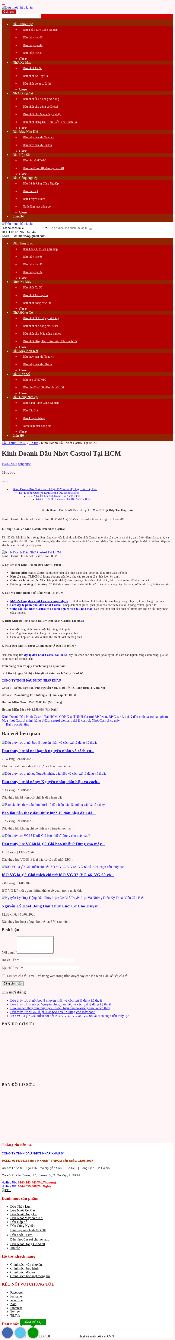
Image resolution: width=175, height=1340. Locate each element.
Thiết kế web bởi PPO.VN (96, 1336)
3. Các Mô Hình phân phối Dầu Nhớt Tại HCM (67, 499)
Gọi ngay (9, 11)
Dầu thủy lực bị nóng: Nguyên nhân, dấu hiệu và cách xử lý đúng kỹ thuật (60, 1004)
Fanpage (16, 1296)
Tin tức (33, 443)
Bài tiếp (26, 724)
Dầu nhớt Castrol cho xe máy (29, 1239)
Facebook (16, 1292)
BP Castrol (116, 716)
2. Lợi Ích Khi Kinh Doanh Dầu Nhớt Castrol (57, 496)
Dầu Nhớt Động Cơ (23, 1214)
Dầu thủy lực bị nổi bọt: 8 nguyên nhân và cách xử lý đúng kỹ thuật (56, 1000)
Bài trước (10, 724)
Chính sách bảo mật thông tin (30, 1276)
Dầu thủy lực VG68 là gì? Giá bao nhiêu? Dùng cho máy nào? (52, 1012)
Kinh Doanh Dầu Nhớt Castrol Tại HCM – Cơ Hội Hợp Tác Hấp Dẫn (55, 489)
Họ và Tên (10, 960)
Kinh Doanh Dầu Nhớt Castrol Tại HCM (29, 716)
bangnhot (24, 464)
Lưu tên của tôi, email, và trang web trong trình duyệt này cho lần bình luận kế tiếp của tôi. (68, 976)
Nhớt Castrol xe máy (106, 720)
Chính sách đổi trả (22, 1272)
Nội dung (9, 952)
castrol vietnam (61, 720)
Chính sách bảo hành (24, 1268)
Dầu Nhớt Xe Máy (23, 1210)
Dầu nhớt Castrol (21, 1235)
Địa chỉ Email (12, 968)
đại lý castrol (81, 720)
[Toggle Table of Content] (5, 482)
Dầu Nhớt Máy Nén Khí (26, 1218)
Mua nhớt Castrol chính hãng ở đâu (25, 720)
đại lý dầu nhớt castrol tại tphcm (146, 716)
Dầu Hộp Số (18, 1222)
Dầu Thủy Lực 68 (14, 443)
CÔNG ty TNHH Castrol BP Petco (83, 716)
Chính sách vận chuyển (26, 1264)
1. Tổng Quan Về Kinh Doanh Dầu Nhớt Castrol (51, 492)
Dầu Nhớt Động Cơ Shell (27, 1244)
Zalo (13, 1304)
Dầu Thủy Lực (20, 1206)
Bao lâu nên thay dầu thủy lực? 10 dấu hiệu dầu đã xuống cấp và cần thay (60, 1008)
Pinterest (16, 1308)
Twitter (15, 1312)
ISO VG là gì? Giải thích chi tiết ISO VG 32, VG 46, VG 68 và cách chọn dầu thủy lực (69, 1016)
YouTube (16, 1300)
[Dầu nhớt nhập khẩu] (17, 7)
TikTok (15, 1315)
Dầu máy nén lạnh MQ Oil (28, 1230)
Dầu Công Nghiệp (22, 1225)
